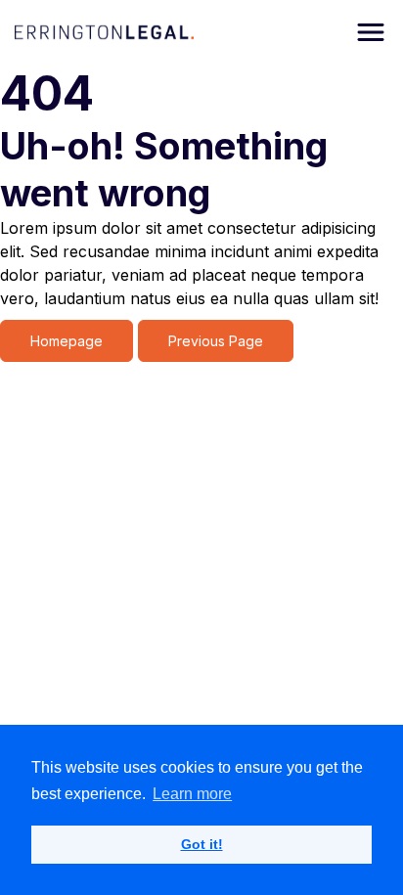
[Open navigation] (370, 32)
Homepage (66, 341)
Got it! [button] (202, 844)
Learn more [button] (192, 793)
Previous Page (215, 341)
